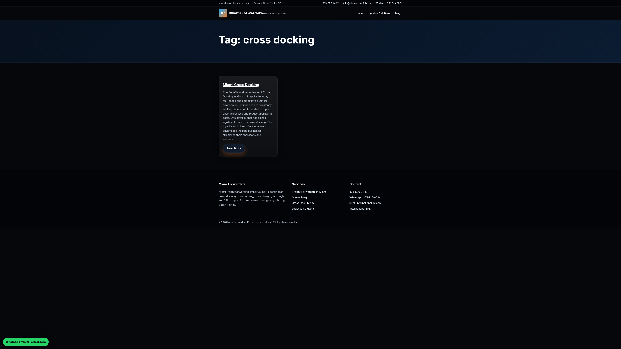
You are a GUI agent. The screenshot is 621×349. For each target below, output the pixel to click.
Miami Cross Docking (241, 85)
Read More (234, 148)
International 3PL (359, 208)
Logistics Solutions (378, 13)
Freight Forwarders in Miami (309, 191)
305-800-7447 (331, 3)
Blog (397, 13)
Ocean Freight (300, 197)
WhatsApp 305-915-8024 (389, 3)
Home (359, 13)
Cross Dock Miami (303, 203)
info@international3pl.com (357, 3)
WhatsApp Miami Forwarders (26, 342)
